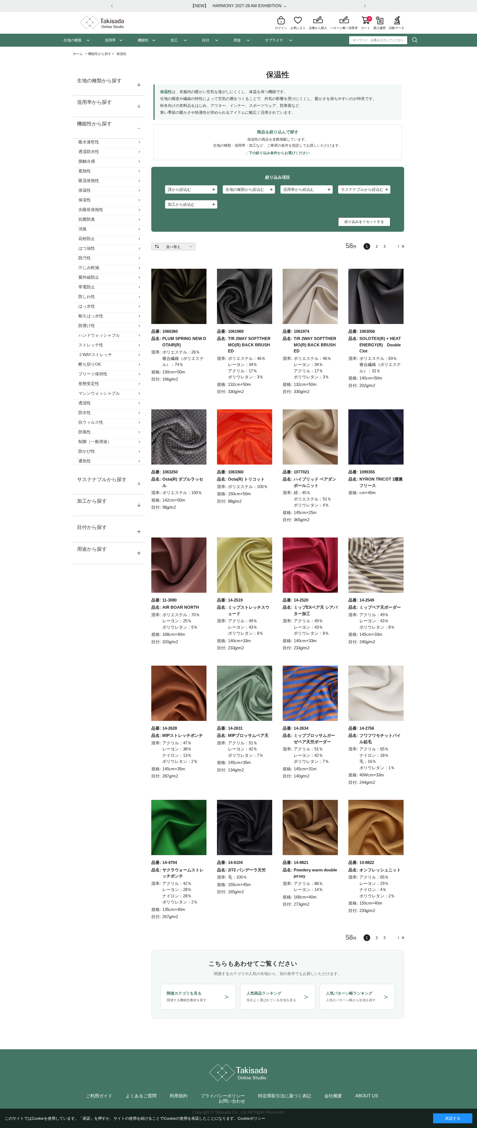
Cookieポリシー (251, 1118)
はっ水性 (86, 306)
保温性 (84, 190)
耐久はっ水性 (90, 315)
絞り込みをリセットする (364, 222)
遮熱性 (84, 170)
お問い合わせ (232, 1101)
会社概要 (333, 1096)
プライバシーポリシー (223, 1096)
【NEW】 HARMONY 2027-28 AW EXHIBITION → (238, 5)
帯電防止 (86, 286)
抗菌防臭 (86, 219)
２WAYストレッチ (95, 354)
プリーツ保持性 (92, 373)
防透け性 (86, 325)
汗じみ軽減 (88, 267)
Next (364, 6)
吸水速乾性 (88, 141)
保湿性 (84, 199)
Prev (113, 6)
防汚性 (84, 257)
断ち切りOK (89, 364)
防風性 (84, 431)
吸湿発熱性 (88, 180)
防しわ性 (86, 296)
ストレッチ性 (90, 344)
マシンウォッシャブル (99, 393)
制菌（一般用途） (95, 441)
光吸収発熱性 (90, 209)
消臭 (82, 228)
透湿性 (84, 402)
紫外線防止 (88, 277)
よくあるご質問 (141, 1096)
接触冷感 (86, 161)
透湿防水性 (88, 151)
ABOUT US (366, 1096)
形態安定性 (88, 383)
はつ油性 (86, 248)
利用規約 (178, 1096)
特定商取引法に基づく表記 (284, 1096)
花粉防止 (86, 238)
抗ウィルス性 (90, 422)
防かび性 (86, 451)
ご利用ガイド (99, 1096)
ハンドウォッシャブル (99, 335)
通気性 (84, 460)
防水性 (84, 412)
